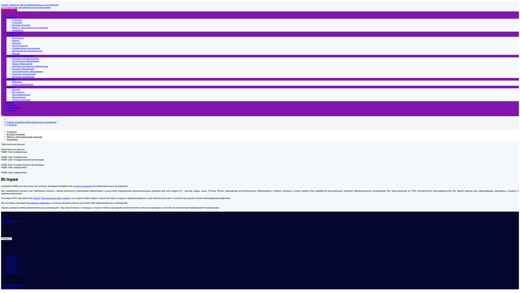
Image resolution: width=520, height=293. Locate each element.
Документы (12, 262)
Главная (10, 257)
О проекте (11, 259)
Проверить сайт (9, 10)
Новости (10, 264)
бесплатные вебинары (38, 203)
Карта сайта (12, 272)
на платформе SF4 (10, 288)
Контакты (11, 269)
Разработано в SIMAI (11, 285)
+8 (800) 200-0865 (10, 221)
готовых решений (82, 186)
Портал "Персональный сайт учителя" (51, 198)
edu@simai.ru (7, 223)
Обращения (12, 267)
